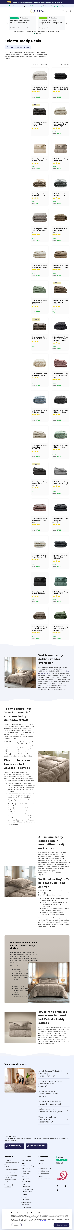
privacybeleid (43, 1220)
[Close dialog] (69, 598)
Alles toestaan (61, 1225)
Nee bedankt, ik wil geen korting (54, 626)
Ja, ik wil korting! (54, 621)
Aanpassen (16, 1225)
